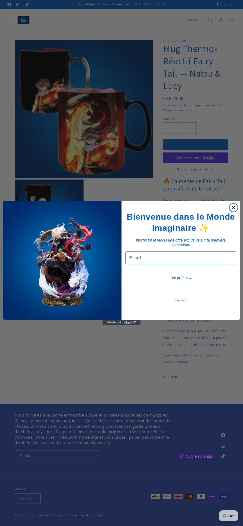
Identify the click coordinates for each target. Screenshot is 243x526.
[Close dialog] (233, 207)
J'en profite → (181, 277)
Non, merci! (181, 300)
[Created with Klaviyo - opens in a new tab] (121, 322)
